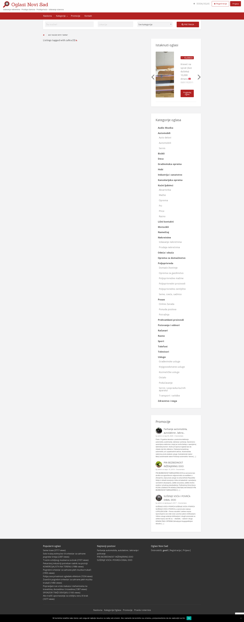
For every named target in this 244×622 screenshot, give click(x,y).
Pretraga (188, 24)
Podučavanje (166, 382)
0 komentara (179, 436)
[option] (176, 77)
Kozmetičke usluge (169, 372)
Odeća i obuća (166, 252)
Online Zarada (166, 303)
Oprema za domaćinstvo (172, 257)
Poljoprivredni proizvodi (172, 283)
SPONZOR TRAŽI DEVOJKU (55, 592)
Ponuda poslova (167, 309)
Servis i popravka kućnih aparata (172, 389)
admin (160, 436)
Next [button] (199, 76)
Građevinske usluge (169, 361)
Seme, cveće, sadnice (170, 294)
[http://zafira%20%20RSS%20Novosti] (76, 40)
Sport (161, 341)
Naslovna (47, 15)
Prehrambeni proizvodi (171, 319)
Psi (160, 205)
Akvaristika (165, 189)
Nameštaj (163, 232)
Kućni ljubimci (165, 185)
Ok (189, 618)
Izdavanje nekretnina (170, 241)
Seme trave (48, 550)
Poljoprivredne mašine (171, 278)
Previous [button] (152, 76)
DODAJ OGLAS (203, 3)
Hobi (160, 169)
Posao (161, 299)
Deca (161, 158)
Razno (162, 216)
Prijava (235, 3)
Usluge (162, 357)
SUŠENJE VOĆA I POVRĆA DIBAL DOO (114, 560)
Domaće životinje (168, 267)
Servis (162, 148)
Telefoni (162, 346)
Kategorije (61, 15)
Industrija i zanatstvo (170, 174)
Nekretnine (164, 237)
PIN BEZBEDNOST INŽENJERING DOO (115, 556)
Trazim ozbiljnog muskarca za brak (60, 560)
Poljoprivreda (165, 263)
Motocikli (163, 226)
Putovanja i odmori (169, 325)
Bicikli (161, 153)
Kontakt (88, 15)
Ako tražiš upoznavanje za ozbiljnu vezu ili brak (65, 595)
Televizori (163, 351)
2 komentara (182, 503)
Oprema (163, 200)
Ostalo (162, 377)
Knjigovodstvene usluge (172, 366)
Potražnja (164, 314)
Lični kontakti (166, 221)
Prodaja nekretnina (169, 247)
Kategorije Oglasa (112, 610)
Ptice (161, 210)
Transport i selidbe (169, 395)
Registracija (221, 3)
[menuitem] (201, 3)
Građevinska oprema (170, 164)
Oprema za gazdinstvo (171, 273)
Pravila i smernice (142, 610)
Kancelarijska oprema (170, 180)
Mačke (162, 195)
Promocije (75, 15)
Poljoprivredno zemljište (172, 288)
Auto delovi (165, 137)
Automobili (164, 133)
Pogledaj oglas (187, 93)
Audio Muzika (165, 127)
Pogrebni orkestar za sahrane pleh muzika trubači (67, 569)
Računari (163, 330)
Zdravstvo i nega (167, 400)
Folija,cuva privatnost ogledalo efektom (61, 576)
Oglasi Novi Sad (29, 4)
